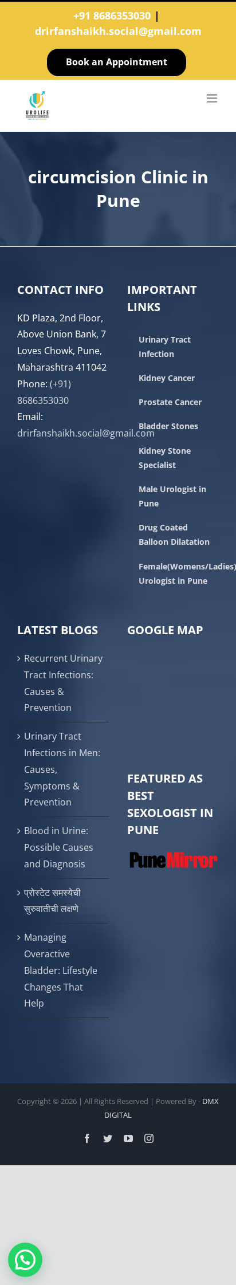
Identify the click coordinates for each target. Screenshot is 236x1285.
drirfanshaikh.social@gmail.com (118, 31)
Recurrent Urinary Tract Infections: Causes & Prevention (63, 683)
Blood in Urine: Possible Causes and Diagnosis (58, 847)
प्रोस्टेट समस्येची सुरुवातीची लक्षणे (52, 900)
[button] (25, 1260)
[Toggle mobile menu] (213, 98)
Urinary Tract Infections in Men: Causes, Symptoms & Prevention (62, 769)
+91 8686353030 (112, 15)
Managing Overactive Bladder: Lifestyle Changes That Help (60, 970)
